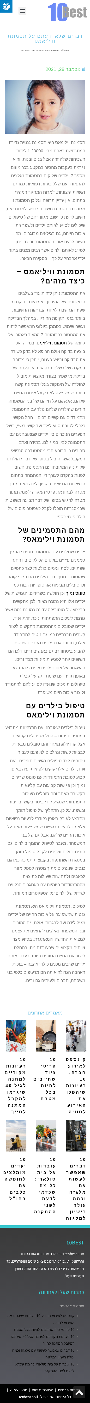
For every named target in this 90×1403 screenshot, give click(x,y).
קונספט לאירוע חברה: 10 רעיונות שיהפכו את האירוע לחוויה (76, 1085)
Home (65, 50)
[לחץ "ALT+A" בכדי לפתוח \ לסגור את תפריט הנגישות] (6, 6)
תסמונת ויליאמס (52, 343)
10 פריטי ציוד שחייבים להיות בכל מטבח (44, 1079)
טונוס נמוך (75, 593)
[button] (22, 11)
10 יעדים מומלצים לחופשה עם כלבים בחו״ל (14, 1179)
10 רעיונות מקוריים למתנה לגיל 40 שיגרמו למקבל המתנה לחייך (15, 1085)
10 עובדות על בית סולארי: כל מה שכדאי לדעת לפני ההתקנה (45, 1185)
